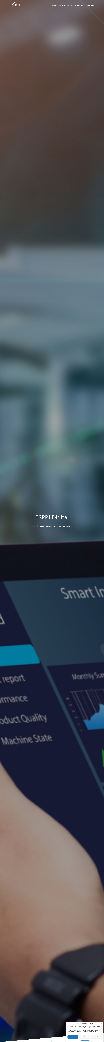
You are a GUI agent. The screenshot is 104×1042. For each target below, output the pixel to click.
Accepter (73, 1036)
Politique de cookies (85, 1040)
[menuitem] (54, 5)
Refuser (85, 1036)
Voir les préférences (96, 1036)
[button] (101, 1023)
